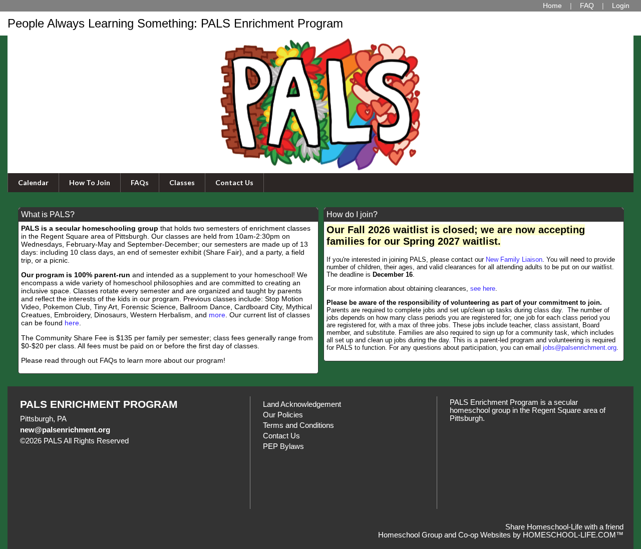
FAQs (140, 182)
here (72, 323)
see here (482, 288)
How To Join (89, 182)
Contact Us (234, 182)
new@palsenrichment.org (65, 430)
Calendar (33, 182)
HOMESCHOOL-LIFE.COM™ (573, 535)
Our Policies (283, 415)
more (217, 315)
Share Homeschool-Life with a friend (564, 527)
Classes (182, 182)
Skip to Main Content (172, 441)
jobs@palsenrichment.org (579, 347)
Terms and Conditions (298, 425)
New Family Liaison (514, 259)
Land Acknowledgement (302, 404)
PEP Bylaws (283, 446)
